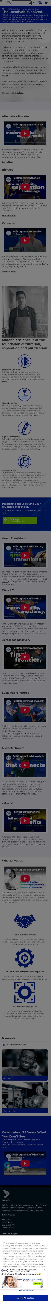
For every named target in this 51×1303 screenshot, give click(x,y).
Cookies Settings (25, 1290)
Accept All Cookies (25, 1298)
